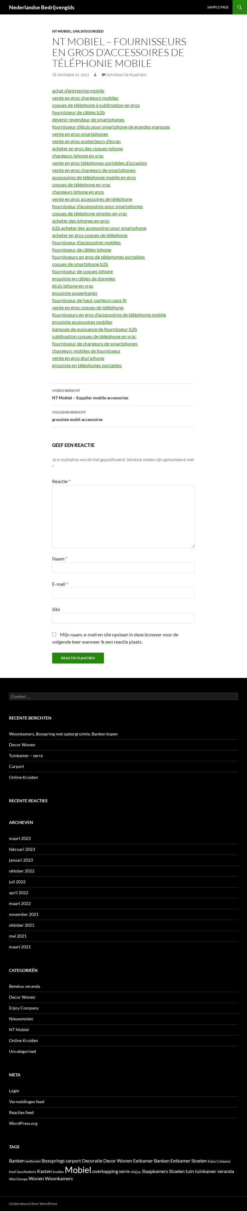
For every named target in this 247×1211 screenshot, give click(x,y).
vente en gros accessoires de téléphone (92, 199)
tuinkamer (205, 1171)
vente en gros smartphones (80, 134)
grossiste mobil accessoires (77, 416)
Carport (16, 766)
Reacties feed (21, 1112)
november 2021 (24, 914)
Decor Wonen (22, 744)
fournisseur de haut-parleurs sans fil (89, 300)
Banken (17, 1160)
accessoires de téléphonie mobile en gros (94, 177)
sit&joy (135, 1172)
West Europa (18, 1179)
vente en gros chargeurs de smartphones (94, 170)
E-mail (60, 584)
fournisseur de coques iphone (82, 271)
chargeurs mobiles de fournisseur (86, 351)
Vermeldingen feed (26, 1101)
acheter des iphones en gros (80, 220)
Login (14, 1090)
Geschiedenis (26, 1172)
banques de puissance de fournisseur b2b (94, 329)
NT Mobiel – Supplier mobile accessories (90, 394)
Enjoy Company (24, 1007)
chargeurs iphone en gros (78, 192)
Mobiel (78, 1169)
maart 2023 (20, 838)
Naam (59, 558)
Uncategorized (88, 31)
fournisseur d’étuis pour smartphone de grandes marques (111, 127)
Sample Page (218, 7)
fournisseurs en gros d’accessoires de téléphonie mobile (109, 314)
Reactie (61, 481)
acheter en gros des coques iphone (87, 148)
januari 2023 (21, 860)
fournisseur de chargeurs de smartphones (95, 343)
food (12, 1172)
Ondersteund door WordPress (33, 1203)
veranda (225, 1171)
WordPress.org (23, 1123)
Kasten (44, 1171)
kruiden (58, 1172)
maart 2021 (20, 946)
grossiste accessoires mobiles (82, 322)
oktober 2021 (21, 925)
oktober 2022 (21, 870)
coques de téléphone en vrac (81, 184)
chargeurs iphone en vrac (78, 155)
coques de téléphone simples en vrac (89, 213)
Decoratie (92, 1160)
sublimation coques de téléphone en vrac (94, 336)
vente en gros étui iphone (78, 358)
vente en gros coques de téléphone (88, 307)
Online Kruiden (23, 777)
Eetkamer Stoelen (188, 1160)
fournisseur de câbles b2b (78, 112)
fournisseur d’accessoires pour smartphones (97, 206)
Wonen (36, 1178)
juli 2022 (17, 881)
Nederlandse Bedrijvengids (41, 7)
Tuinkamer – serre (26, 755)
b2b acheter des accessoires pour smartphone (99, 228)
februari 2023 (22, 849)
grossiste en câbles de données (83, 278)
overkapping (105, 1171)
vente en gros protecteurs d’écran (86, 141)
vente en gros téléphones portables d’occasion (99, 163)
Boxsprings (53, 1160)
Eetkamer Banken (151, 1160)
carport (73, 1160)
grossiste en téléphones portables (87, 365)
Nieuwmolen (21, 1018)
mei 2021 (18, 935)
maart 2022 (20, 903)
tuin (190, 1171)
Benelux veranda (24, 986)
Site (56, 609)
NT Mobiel (61, 31)
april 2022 (18, 892)
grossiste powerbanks (74, 293)
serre (124, 1171)
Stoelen (177, 1171)
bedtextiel (33, 1161)
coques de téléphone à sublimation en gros (96, 105)
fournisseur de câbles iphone (81, 249)
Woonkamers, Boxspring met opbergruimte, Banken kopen (63, 733)
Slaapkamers (155, 1171)
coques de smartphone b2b (80, 264)
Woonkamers (59, 1178)
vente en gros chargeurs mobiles (85, 98)
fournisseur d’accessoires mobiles (86, 242)
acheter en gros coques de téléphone (89, 235)
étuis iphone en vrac (72, 286)
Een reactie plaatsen (127, 75)
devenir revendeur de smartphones (88, 119)
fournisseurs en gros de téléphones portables (98, 257)
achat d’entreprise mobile (78, 90)
